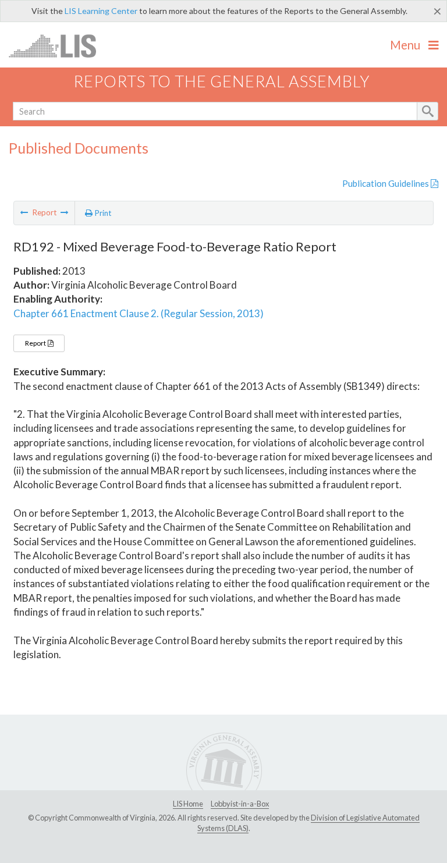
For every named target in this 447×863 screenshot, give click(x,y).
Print (102, 213)
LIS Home (188, 803)
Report (36, 343)
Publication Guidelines (386, 183)
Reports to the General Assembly (221, 81)
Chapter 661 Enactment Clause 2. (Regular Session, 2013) (138, 313)
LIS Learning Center (101, 11)
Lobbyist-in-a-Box (240, 803)
